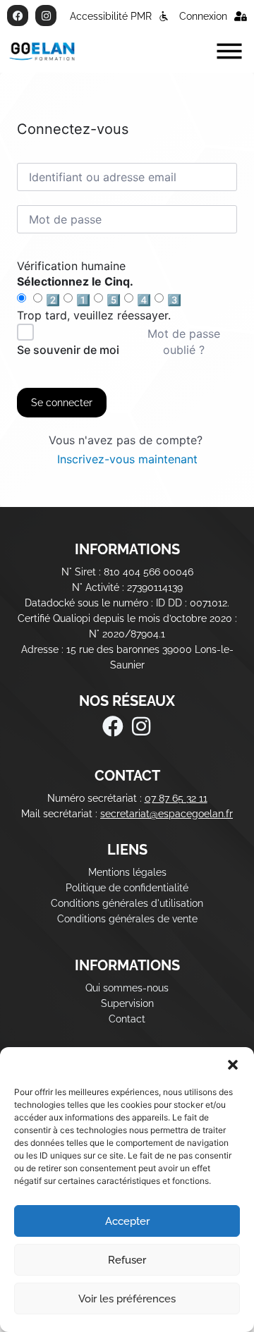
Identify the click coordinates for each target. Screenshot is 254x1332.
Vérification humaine (71, 265)
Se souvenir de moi (68, 350)
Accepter (127, 1221)
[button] (233, 1065)
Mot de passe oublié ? (183, 341)
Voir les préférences (127, 1299)
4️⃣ (144, 299)
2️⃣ (53, 299)
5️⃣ (114, 299)
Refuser (127, 1260)
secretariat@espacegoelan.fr (166, 813)
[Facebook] (17, 15)
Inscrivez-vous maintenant (127, 459)
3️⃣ (174, 299)
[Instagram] (45, 15)
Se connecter (61, 402)
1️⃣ (83, 299)
